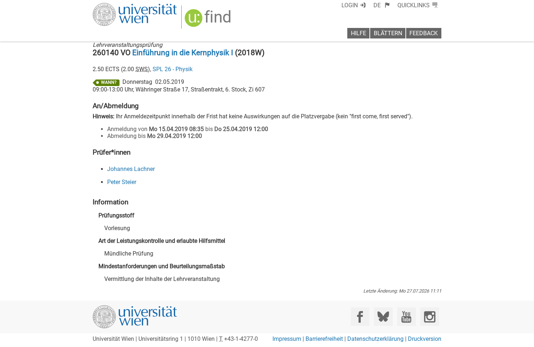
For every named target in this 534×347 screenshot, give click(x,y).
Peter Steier (121, 182)
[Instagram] (429, 316)
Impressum (286, 338)
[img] (208, 20)
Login (349, 5)
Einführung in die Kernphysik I (182, 52)
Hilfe (358, 33)
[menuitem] (381, 5)
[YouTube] (406, 316)
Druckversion (424, 338)
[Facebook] (360, 316)
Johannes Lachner (131, 169)
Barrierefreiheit (324, 338)
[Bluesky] (383, 316)
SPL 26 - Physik (173, 69)
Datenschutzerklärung (375, 338)
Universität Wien (118, 6)
